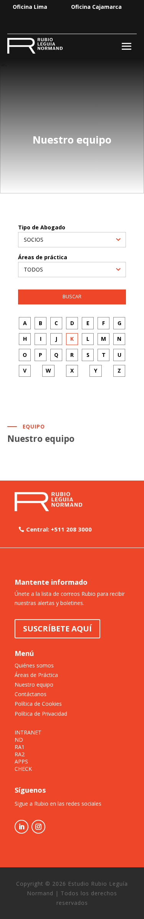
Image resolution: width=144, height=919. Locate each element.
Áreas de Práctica (36, 675)
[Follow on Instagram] (38, 827)
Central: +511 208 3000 (59, 529)
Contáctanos (30, 694)
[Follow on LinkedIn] (21, 827)
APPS (21, 761)
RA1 (20, 747)
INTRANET (28, 732)
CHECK (23, 769)
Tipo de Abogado (41, 227)
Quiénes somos (34, 665)
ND (19, 739)
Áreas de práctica (42, 257)
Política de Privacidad (41, 713)
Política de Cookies (38, 703)
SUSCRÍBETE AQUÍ (57, 628)
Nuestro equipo (34, 684)
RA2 (20, 754)
